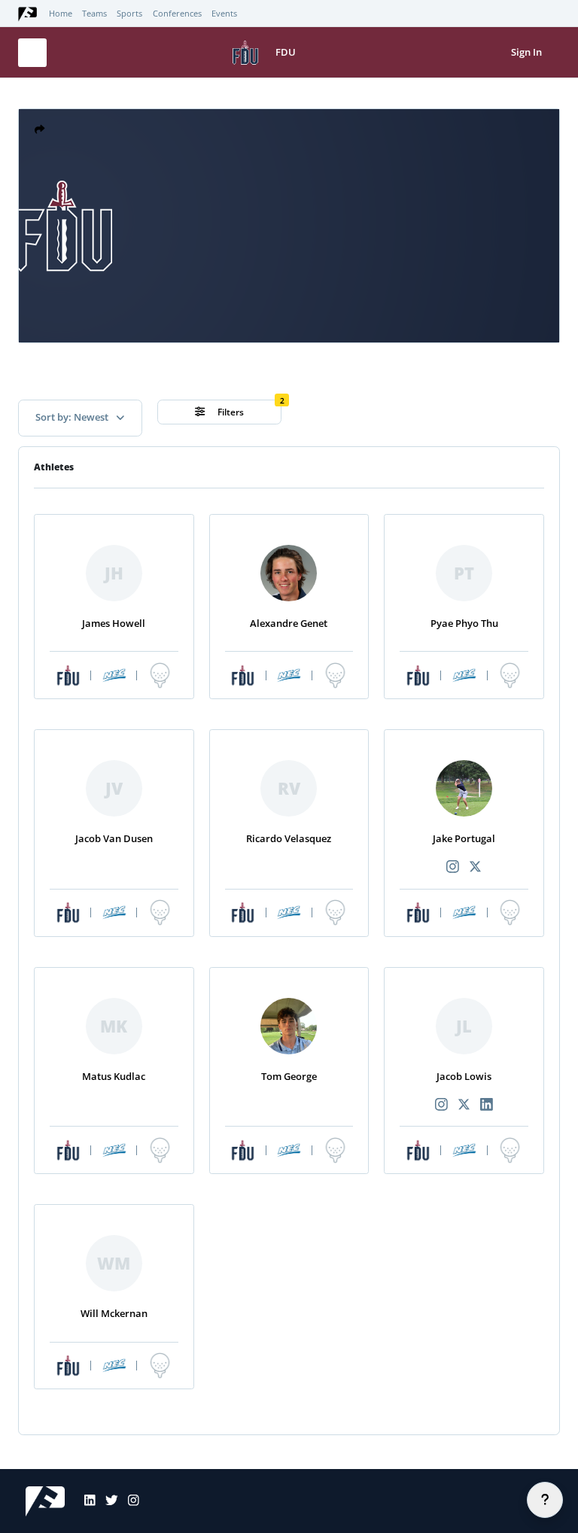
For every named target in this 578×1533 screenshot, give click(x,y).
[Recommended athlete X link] (475, 867)
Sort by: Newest (73, 417)
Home (60, 13)
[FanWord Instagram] (128, 1501)
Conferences (177, 13)
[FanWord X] (107, 1501)
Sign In (526, 52)
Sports (129, 13)
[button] (39, 130)
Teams (94, 13)
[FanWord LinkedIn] (85, 1501)
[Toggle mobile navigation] (32, 52)
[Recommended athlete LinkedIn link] (487, 1105)
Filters (229, 412)
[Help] (545, 1500)
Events (224, 13)
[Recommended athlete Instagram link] (453, 867)
